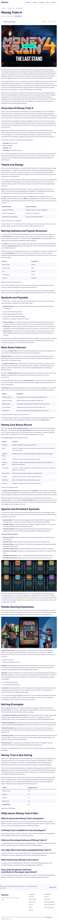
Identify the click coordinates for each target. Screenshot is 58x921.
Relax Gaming (11, 8)
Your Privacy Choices (49, 907)
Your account (47, 899)
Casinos (35, 2)
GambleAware (49, 917)
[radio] (43, 21)
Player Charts (32, 902)
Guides (30, 907)
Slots (4, 2)
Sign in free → (53, 887)
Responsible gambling (49, 902)
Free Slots (28, 2)
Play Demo (29, 46)
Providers (41, 2)
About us (46, 896)
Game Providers (33, 899)
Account (54, 2)
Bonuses (31, 910)
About (47, 2)
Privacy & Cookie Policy (49, 904)
